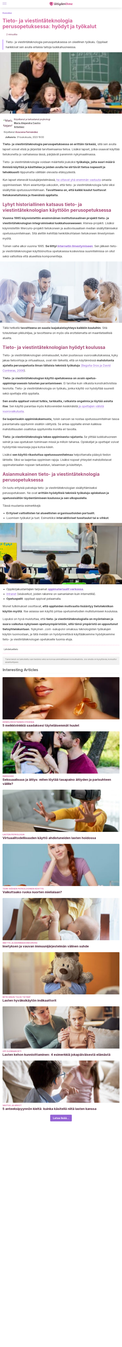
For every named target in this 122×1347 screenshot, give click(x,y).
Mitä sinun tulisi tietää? (17, 997)
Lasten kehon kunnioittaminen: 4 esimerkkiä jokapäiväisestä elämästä (56, 1055)
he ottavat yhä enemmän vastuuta (78, 179)
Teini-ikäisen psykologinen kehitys (23, 888)
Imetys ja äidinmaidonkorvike (20, 943)
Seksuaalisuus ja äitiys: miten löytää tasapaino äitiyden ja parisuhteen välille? (57, 782)
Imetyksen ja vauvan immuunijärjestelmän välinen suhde (46, 946)
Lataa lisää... (61, 1118)
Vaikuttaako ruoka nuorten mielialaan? (32, 892)
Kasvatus (7, 13)
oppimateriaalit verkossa (65, 589)
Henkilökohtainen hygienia (18, 722)
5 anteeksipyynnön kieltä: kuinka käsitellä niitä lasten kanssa (49, 1109)
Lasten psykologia (13, 834)
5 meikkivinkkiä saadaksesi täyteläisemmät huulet (41, 725)
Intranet (11, 594)
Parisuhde (8, 776)
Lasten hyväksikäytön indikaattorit (29, 1000)
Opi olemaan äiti (12, 1051)
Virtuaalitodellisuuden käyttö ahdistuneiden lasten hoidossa (49, 838)
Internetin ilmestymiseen (75, 246)
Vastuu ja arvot (12, 1105)
